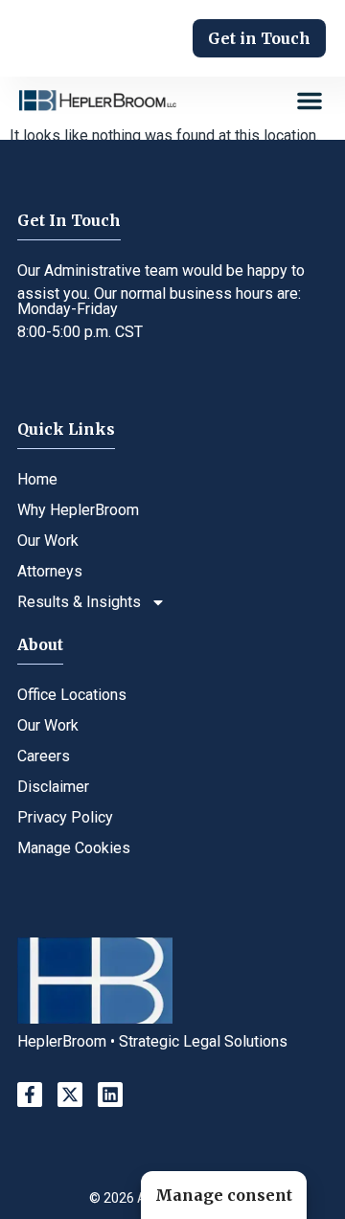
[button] (309, 100)
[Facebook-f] (29, 1094)
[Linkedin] (110, 1094)
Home (37, 479)
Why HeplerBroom (78, 510)
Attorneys (49, 571)
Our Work (48, 540)
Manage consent (223, 1195)
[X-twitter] (70, 1094)
